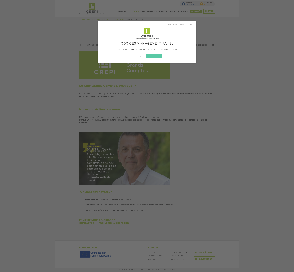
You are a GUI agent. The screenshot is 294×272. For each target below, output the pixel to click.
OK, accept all (154, 56)
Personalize (137, 56)
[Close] (147, 136)
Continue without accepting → (181, 24)
